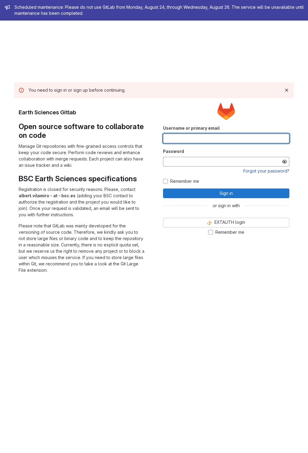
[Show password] (284, 161)
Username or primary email (191, 128)
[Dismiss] (286, 90)
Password (173, 151)
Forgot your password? (266, 170)
